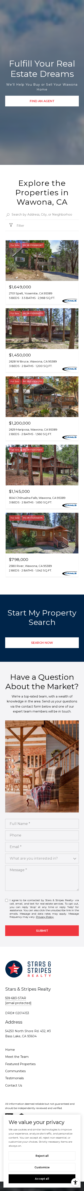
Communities (15, 1071)
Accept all (42, 1178)
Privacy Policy (45, 916)
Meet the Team (17, 1057)
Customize (42, 1167)
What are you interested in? (34, 858)
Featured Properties (20, 1064)
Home (10, 1050)
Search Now (42, 643)
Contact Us (13, 1085)
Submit (42, 931)
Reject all (42, 1155)
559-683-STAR (15, 998)
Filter (20, 226)
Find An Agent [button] (42, 101)
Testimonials (14, 1078)
